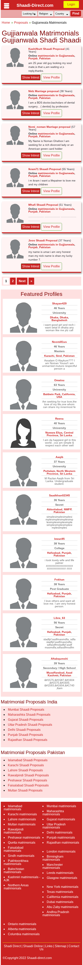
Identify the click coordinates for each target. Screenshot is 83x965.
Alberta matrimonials (22, 929)
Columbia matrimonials (24, 934)
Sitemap (60, 946)
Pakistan (45, 58)
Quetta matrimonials (21, 842)
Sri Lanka (66, 435)
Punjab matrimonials (61, 837)
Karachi (49, 355)
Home (6, 22)
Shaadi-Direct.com (35, 5)
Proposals (21, 22)
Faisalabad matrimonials (13, 849)
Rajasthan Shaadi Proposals (27, 739)
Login (71, 4)
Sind (59, 355)
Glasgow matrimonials (62, 877)
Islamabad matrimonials (13, 807)
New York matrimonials (62, 886)
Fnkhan (59, 579)
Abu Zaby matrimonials (62, 907)
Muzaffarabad (55, 672)
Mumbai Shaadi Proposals (26, 709)
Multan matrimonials (22, 824)
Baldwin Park (51, 394)
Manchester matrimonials (52, 866)
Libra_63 (59, 617)
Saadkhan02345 (59, 495)
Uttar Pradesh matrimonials (54, 826)
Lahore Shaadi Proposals (25, 770)
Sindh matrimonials (21, 855)
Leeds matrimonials (60, 872)
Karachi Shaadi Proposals (26, 765)
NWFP (67, 509)
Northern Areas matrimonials (16, 887)
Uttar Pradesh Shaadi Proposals (30, 724)
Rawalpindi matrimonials (14, 831)
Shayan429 (59, 303)
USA (59, 396)
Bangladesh (59, 320)
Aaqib (59, 457)
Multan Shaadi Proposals (25, 790)
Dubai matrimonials (60, 902)
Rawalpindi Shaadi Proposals (28, 775)
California (68, 394)
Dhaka (54, 317)
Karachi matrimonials (22, 814)
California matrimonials (62, 896)
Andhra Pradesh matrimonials (55, 913)
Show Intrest (30, 77)
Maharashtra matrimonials (53, 812)
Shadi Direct (12, 946)
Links (49, 946)
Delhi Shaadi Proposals (24, 729)
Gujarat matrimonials (61, 819)
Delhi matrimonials (59, 832)
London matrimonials (61, 851)
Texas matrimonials (60, 891)
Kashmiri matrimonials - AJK (22, 878)
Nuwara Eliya (53, 432)
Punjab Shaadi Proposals (25, 734)
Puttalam (49, 471)
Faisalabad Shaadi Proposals (28, 785)
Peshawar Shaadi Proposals (27, 780)
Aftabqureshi (59, 658)
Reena (59, 418)
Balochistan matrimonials (14, 870)
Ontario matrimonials (22, 924)
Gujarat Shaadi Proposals (25, 719)
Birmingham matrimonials (52, 858)
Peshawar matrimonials (24, 837)
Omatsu (59, 380)
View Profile (51, 77)
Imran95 (59, 538)
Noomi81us (59, 341)
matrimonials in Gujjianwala (56, 55)
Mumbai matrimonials (61, 806)
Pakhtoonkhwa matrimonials (16, 862)
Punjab (33, 58)
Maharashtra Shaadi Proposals (29, 714)
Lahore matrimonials (22, 819)
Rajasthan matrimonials (63, 842)
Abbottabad (54, 509)
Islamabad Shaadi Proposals (27, 760)
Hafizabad (53, 552)
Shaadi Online (33, 946)
